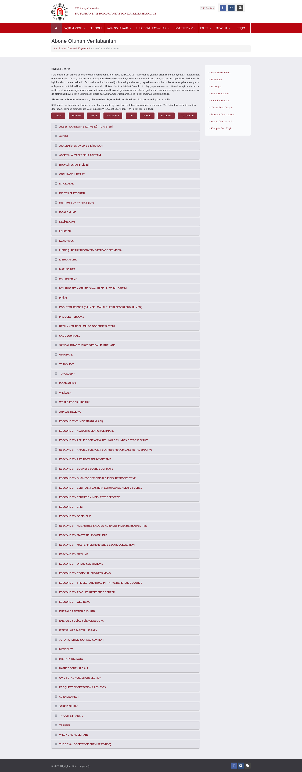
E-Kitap (147, 115)
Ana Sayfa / (60, 48)
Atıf (131, 115)
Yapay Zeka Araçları (222, 107)
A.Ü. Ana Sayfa (207, 8)
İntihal (94, 115)
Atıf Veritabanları (220, 93)
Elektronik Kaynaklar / (79, 48)
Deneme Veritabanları (223, 114)
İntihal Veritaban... (221, 100)
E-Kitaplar (216, 79)
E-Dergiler (166, 115)
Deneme (76, 115)
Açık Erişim (113, 115)
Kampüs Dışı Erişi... (222, 128)
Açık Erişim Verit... (221, 72)
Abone (58, 115)
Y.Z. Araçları (187, 115)
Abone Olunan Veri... (222, 121)
